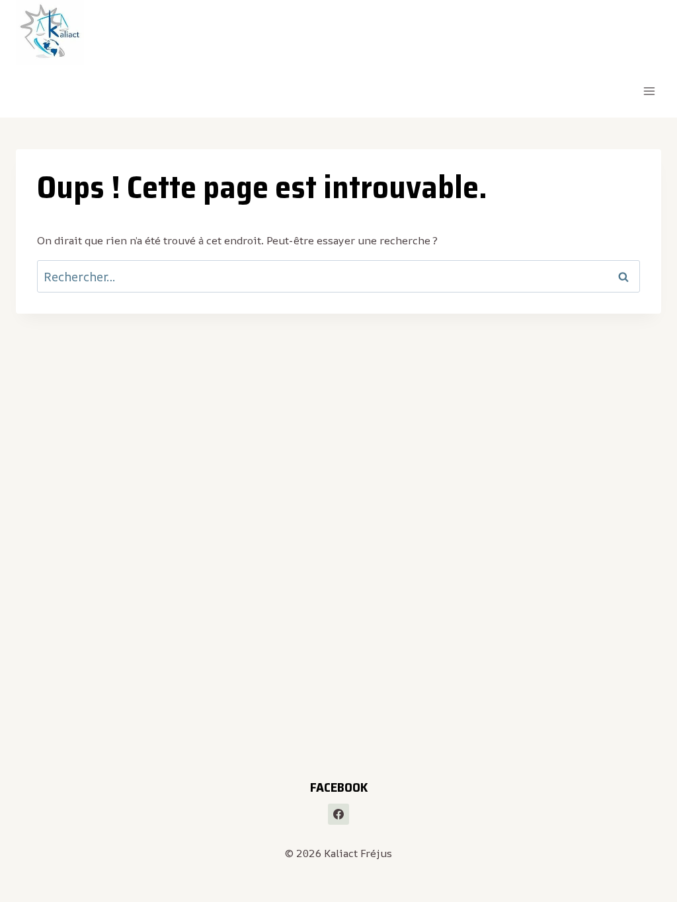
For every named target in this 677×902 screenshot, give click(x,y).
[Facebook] (338, 814)
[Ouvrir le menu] (649, 91)
